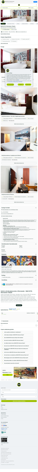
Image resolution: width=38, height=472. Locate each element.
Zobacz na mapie (14, 29)
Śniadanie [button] (4, 254)
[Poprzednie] (2, 325)
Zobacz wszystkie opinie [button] (4, 323)
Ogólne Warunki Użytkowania (5, 448)
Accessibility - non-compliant (5, 462)
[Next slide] (36, 62)
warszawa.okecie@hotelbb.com (21, 31)
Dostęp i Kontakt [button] (6, 207)
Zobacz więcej (19, 305)
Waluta (2, 394)
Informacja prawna (3, 459)
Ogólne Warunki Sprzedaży (4, 449)
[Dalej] (36, 325)
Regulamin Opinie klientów (4, 455)
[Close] (31, 71)
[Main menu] (1, 5)
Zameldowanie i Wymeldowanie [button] (9, 244)
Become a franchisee (4, 417)
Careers (2, 418)
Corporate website (3, 414)
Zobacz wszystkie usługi (4, 43)
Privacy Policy (16, 81)
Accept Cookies (28, 84)
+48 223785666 (12, 31)
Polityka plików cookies (4, 456)
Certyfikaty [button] (4, 280)
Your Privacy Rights (10, 84)
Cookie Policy (20, 81)
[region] (19, 77)
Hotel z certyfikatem (5, 31)
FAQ (1, 406)
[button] (18, 317)
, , (8, 27)
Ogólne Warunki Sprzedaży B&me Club (6, 452)
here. (18, 79)
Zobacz (7, 374)
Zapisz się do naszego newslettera (19, 401)
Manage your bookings (4, 409)
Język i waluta (3, 387)
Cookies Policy (10, 81)
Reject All (20, 84)
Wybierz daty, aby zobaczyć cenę (19, 202)
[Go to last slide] (2, 62)
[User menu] (36, 5)
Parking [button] (3, 275)
